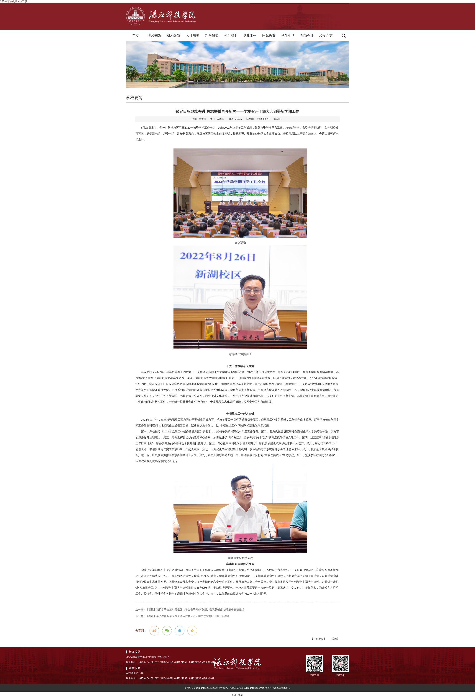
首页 (135, 35)
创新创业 (307, 35)
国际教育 (269, 35)
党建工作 (250, 35)
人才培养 (192, 35)
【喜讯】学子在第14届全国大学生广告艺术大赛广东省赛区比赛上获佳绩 (187, 616)
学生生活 (288, 35)
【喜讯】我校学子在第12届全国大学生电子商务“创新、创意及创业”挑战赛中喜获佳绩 (195, 609)
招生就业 (231, 35)
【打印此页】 (318, 638)
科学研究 (212, 35)
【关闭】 (334, 638)
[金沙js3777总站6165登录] (161, 24)
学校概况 (154, 35)
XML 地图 (237, 694)
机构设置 (173, 35)
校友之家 (326, 35)
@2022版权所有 (282, 688)
